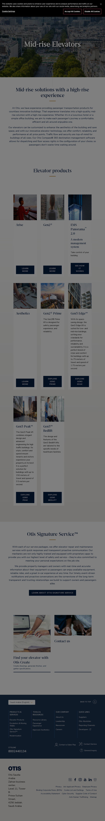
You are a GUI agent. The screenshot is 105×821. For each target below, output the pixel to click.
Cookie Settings (8, 11)
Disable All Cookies (92, 11)
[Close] (101, 4)
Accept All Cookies (72, 11)
